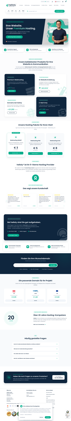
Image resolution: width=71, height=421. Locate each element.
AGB (47, 398)
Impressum (48, 396)
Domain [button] (62, 5)
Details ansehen (15, 153)
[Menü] (69, 410)
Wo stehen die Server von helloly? (21, 353)
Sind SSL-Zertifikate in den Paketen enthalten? (24, 358)
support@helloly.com (30, 396)
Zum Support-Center (13, 235)
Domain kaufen (49, 392)
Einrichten (42, 112)
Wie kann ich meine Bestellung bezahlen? (23, 348)
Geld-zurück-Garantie (50, 401)
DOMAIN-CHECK (59, 11)
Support (50, 5)
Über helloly (56, 5)
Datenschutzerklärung (50, 400)
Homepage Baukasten (35, 5)
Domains (21, 5)
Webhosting (27, 5)
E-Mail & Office (44, 5)
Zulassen (48, 417)
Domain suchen (12, 112)
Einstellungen (22, 417)
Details (14, 300)
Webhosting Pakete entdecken (14, 36)
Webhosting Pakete (44, 91)
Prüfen (53, 265)
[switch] (68, 417)
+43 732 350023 (29, 393)
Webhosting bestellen (50, 394)
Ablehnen (41, 417)
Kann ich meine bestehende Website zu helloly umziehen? (27, 344)
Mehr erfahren (11, 90)
